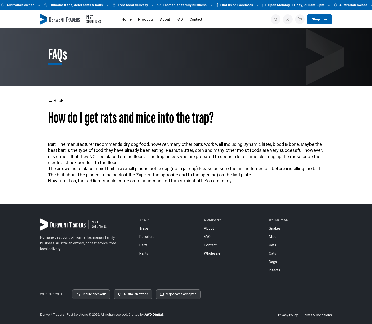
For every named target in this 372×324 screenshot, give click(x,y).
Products (146, 19)
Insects (274, 270)
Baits (143, 245)
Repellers (146, 237)
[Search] (275, 19)
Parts (143, 253)
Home (126, 19)
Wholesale (212, 253)
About (165, 19)
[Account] (288, 19)
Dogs (273, 262)
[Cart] (300, 19)
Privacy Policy (288, 315)
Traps (144, 228)
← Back (56, 100)
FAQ (179, 19)
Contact (196, 19)
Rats (272, 245)
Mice (272, 237)
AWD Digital (153, 314)
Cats (272, 253)
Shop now (319, 19)
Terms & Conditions (317, 315)
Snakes (275, 228)
